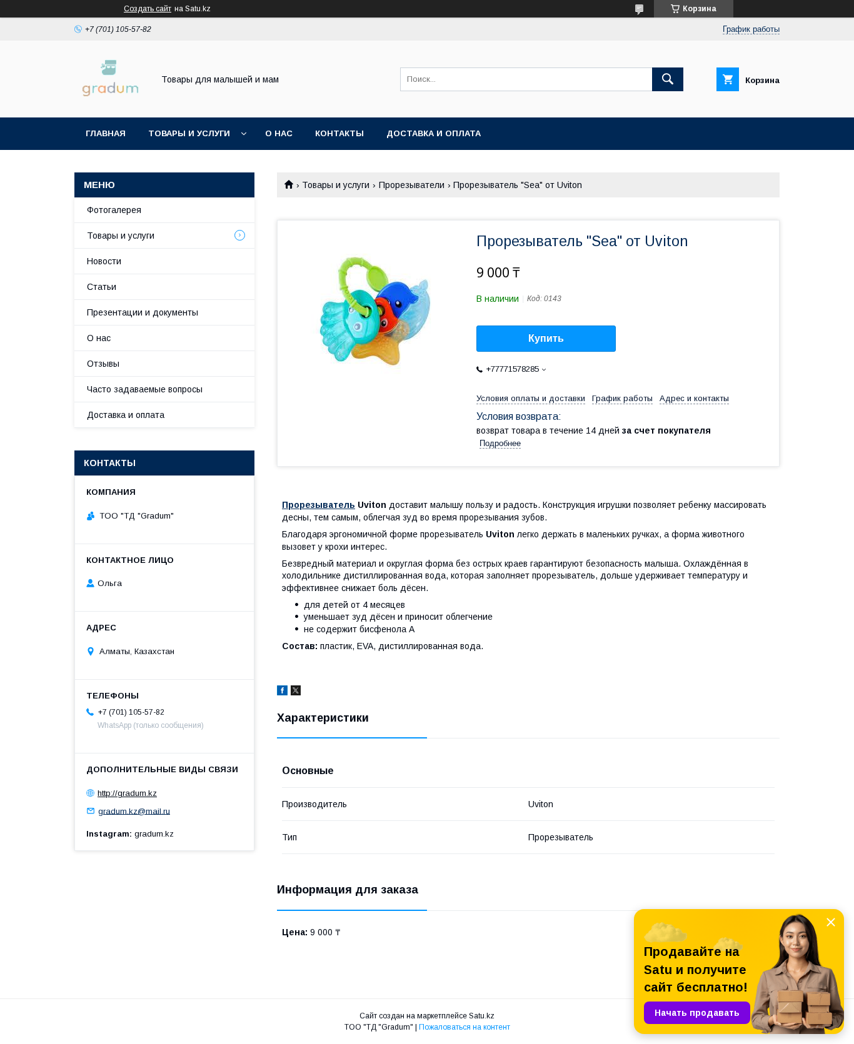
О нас (279, 133)
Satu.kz (482, 1016)
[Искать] (667, 79)
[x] (296, 692)
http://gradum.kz (127, 793)
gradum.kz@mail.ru (134, 810)
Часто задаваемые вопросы (145, 389)
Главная (106, 133)
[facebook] (282, 692)
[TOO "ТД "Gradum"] (110, 101)
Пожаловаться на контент (464, 1027)
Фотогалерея (114, 210)
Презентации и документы (142, 312)
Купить (546, 338)
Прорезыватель (318, 505)
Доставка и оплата (433, 133)
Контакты (339, 133)
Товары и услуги (189, 133)
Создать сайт (147, 8)
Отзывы (103, 364)
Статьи (101, 287)
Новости (104, 261)
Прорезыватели (412, 185)
